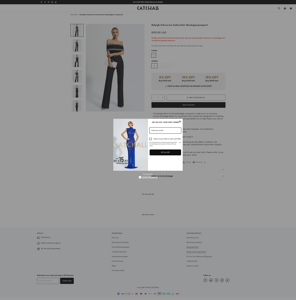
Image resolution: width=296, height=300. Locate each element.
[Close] (180, 121)
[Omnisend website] (148, 176)
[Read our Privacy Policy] (180, 142)
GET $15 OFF (165, 152)
